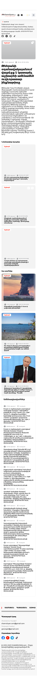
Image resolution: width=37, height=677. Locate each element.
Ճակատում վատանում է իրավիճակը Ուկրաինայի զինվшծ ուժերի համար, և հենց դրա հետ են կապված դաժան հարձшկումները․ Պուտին (18, 390)
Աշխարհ (7, 43)
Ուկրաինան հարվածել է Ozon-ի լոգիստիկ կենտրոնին (16, 307)
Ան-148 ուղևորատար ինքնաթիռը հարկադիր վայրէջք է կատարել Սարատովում (16, 179)
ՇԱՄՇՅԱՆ (9, 608)
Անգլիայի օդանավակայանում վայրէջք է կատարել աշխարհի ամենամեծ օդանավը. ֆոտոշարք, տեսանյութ (16, 220)
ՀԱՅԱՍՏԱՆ (21, 608)
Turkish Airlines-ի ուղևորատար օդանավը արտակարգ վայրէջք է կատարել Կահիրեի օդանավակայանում (16, 263)
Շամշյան (22, 406)
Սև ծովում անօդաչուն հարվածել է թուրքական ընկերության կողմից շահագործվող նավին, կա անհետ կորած (17, 348)
